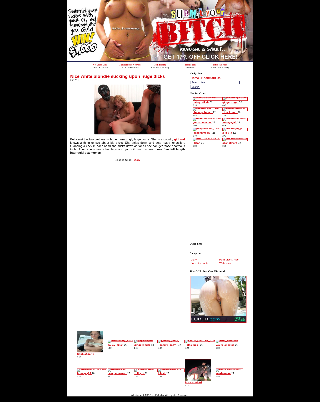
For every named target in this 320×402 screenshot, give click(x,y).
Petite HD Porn (220, 64)
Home (195, 78)
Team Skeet (190, 64)
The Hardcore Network (130, 64)
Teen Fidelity (160, 64)
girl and (179, 139)
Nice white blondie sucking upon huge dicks (117, 76)
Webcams (225, 263)
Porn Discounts (199, 263)
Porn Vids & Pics (229, 259)
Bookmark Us (211, 78)
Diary (137, 159)
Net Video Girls (100, 64)
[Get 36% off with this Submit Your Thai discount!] (160, 60)
